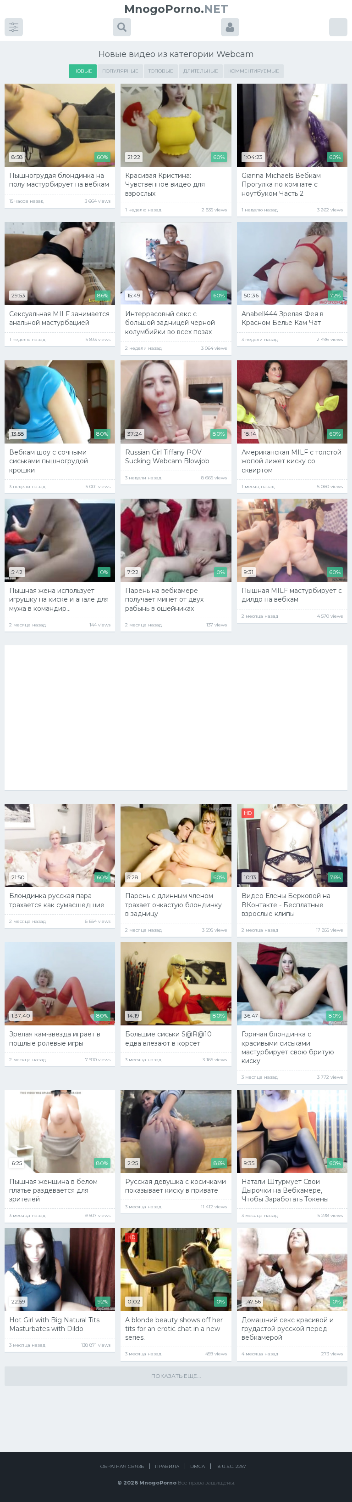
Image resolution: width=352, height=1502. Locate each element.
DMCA (197, 1466)
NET (176, 9)
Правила (167, 1466)
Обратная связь (122, 1466)
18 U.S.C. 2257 (231, 1466)
